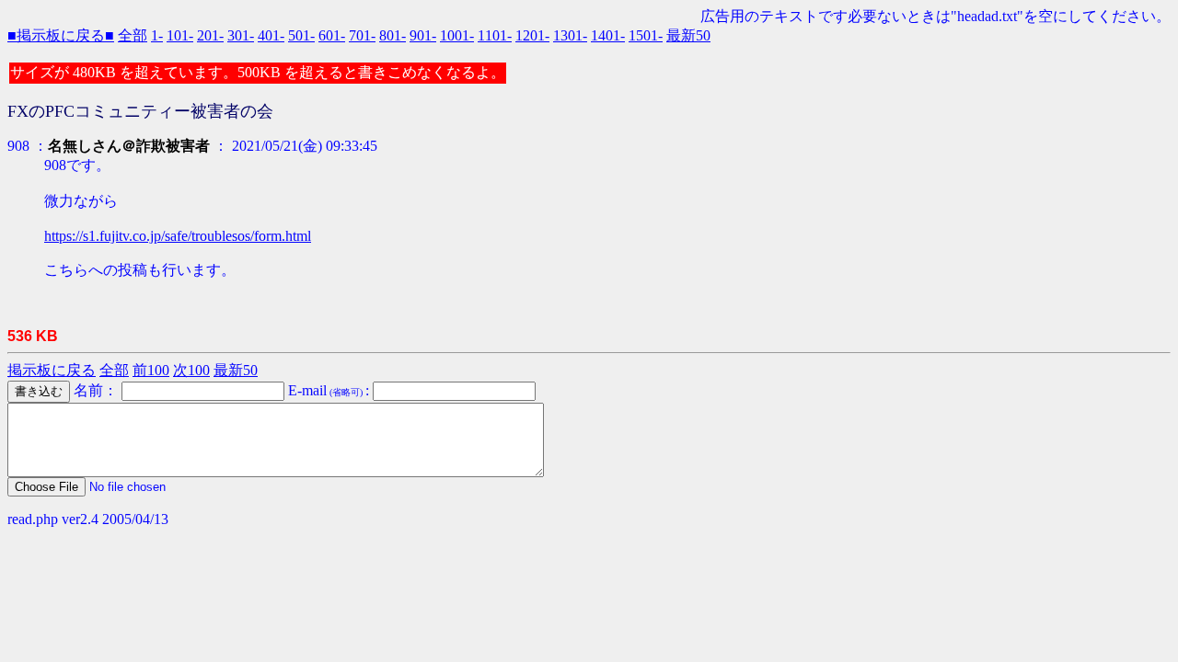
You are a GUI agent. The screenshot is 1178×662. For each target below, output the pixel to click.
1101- (495, 35)
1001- (457, 35)
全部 (132, 35)
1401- (608, 35)
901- (423, 35)
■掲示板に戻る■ (60, 35)
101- (180, 35)
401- (271, 35)
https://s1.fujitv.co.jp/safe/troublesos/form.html (177, 236)
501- (301, 35)
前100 (151, 370)
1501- (646, 35)
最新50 (688, 35)
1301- (570, 35)
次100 (191, 370)
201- (210, 35)
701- (362, 35)
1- (157, 35)
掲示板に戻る (51, 370)
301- (240, 35)
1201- (532, 35)
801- (392, 35)
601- (331, 35)
